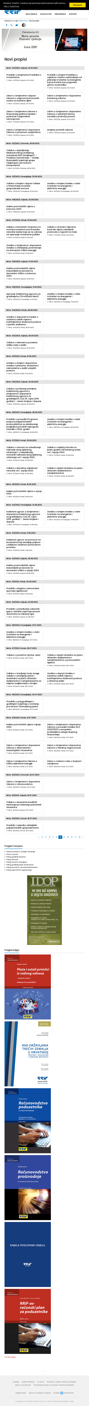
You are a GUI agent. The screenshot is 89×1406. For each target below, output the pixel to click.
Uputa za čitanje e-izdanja (40, 1393)
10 (49, 837)
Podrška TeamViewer (63, 1393)
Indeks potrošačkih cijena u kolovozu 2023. (20, 207)
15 (68, 837)
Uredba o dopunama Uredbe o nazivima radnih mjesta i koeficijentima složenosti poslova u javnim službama (23, 320)
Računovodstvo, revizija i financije (20, 851)
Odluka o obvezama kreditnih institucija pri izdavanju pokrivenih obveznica (23, 805)
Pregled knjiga (12, 950)
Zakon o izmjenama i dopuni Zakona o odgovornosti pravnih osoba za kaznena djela (22, 98)
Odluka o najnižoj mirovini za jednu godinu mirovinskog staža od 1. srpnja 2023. (63, 450)
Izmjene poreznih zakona (60, 129)
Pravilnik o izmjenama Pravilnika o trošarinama (23, 76)
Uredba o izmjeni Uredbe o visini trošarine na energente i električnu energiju (63, 186)
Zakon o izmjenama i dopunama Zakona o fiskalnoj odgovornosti (64, 746)
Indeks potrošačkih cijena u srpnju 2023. (24, 492)
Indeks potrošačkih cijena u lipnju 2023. (23, 725)
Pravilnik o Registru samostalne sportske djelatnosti (22, 589)
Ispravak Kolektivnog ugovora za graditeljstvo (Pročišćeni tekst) (23, 295)
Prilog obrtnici (12, 859)
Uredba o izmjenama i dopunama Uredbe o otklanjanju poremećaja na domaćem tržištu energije (23, 248)
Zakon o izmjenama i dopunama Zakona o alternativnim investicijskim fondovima (23, 748)
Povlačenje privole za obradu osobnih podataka (54, 1385)
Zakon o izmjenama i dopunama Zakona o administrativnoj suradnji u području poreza (64, 114)
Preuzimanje (60, 14)
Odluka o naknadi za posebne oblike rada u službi (21, 343)
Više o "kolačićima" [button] (12, 6)
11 (53, 837)
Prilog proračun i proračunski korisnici (22, 867)
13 (60, 837)
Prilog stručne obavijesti (16, 862)
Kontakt (73, 14)
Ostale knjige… (11, 1357)
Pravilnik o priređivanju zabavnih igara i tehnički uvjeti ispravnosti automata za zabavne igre (23, 611)
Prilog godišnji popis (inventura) (19, 864)
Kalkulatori (45, 14)
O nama (40, 1382)
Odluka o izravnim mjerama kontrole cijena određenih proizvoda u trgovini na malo (62, 229)
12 (56, 837)
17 (75, 837)
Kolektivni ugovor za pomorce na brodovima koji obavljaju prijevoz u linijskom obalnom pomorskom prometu (23, 543)
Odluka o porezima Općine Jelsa (23, 655)
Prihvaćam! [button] (77, 5)
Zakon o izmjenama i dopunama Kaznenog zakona (64, 97)
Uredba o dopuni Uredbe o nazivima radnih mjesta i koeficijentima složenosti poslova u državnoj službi (64, 677)
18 (79, 837)
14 (64, 837)
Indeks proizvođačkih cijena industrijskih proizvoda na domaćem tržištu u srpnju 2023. (22, 568)
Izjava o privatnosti (23, 1385)
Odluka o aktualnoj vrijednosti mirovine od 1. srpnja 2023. (21, 469)
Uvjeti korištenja (28, 1382)
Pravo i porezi (12, 854)
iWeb (71, 1401)
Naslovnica (23, 21)
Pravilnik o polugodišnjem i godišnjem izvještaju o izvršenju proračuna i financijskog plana (22, 704)
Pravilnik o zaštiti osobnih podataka (61, 1382)
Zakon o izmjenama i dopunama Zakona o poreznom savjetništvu (23, 131)
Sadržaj (16, 1382)
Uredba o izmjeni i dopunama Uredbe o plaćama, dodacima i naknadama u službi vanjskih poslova (22, 367)
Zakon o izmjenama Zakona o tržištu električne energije (21, 762)
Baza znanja (31, 14)
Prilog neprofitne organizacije (19, 870)
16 (72, 837)
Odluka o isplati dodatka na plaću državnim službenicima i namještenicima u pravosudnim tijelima (65, 659)
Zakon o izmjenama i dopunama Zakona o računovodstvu (23, 783)
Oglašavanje (20, 1393)
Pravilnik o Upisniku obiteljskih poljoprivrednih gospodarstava (22, 826)
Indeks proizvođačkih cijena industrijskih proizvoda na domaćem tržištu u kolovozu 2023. (21, 272)
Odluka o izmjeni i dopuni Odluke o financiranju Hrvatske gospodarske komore (23, 186)
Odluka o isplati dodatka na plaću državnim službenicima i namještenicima (65, 471)
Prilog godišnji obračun (16, 857)
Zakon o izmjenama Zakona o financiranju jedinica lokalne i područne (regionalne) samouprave (21, 115)
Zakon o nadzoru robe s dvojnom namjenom (64, 762)
